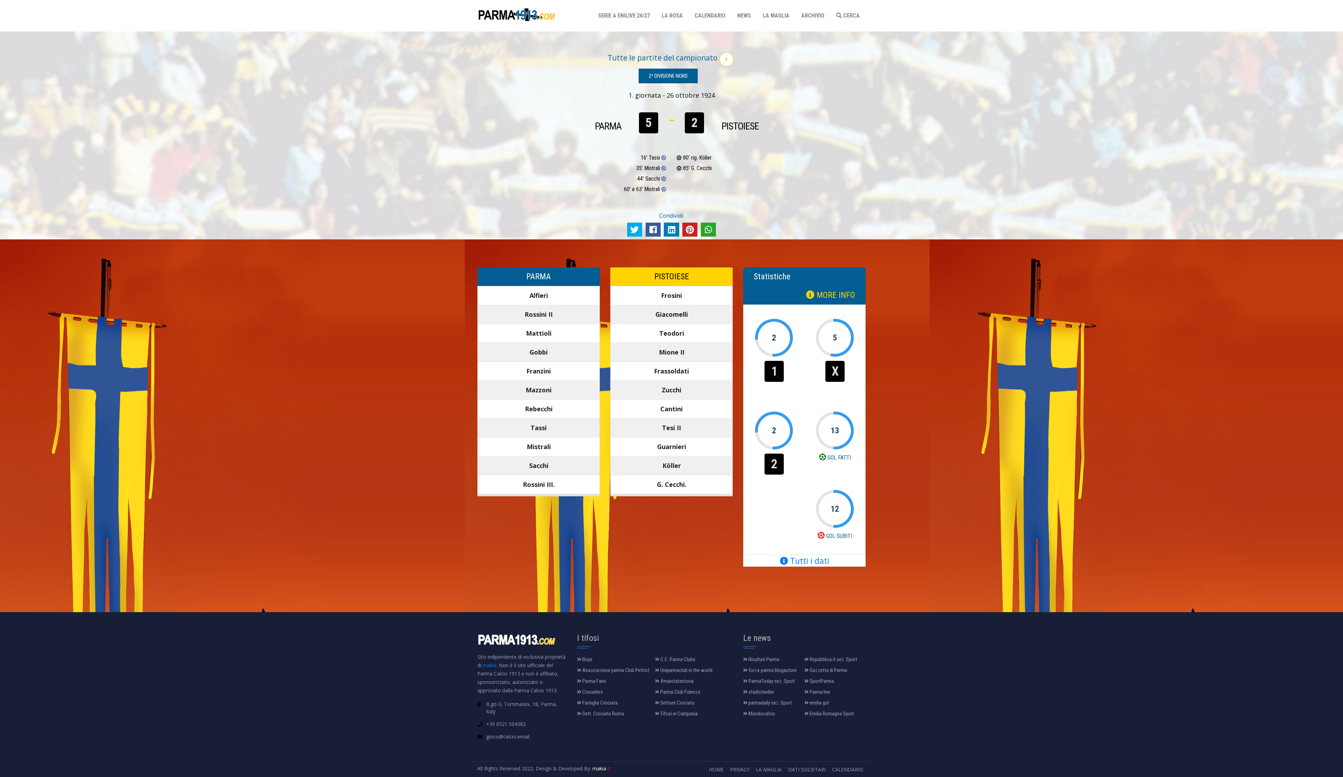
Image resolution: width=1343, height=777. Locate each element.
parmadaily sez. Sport (769, 703)
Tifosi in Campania (678, 713)
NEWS (744, 15)
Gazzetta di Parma (828, 670)
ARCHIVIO (812, 15)
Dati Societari (807, 769)
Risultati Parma (763, 659)
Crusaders (592, 692)
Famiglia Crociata (599, 703)
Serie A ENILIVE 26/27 (626, 15)
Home (716, 769)
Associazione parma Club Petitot (615, 670)
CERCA (851, 15)
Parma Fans (593, 681)
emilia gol (819, 703)
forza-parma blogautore (772, 670)
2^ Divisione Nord (668, 76)
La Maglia (769, 769)
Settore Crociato (677, 703)
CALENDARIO (710, 15)
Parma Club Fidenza (679, 692)
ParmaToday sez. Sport (771, 681)
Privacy (739, 769)
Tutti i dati (808, 560)
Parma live (819, 692)
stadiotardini (760, 692)
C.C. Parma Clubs (677, 659)
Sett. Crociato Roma (602, 713)
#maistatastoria (676, 681)
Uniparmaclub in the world (685, 670)
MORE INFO (835, 295)
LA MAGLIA (776, 15)
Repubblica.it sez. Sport (833, 659)
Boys (586, 659)
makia (489, 665)
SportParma (821, 681)
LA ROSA (672, 15)
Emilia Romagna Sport (831, 713)
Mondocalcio (761, 713)
